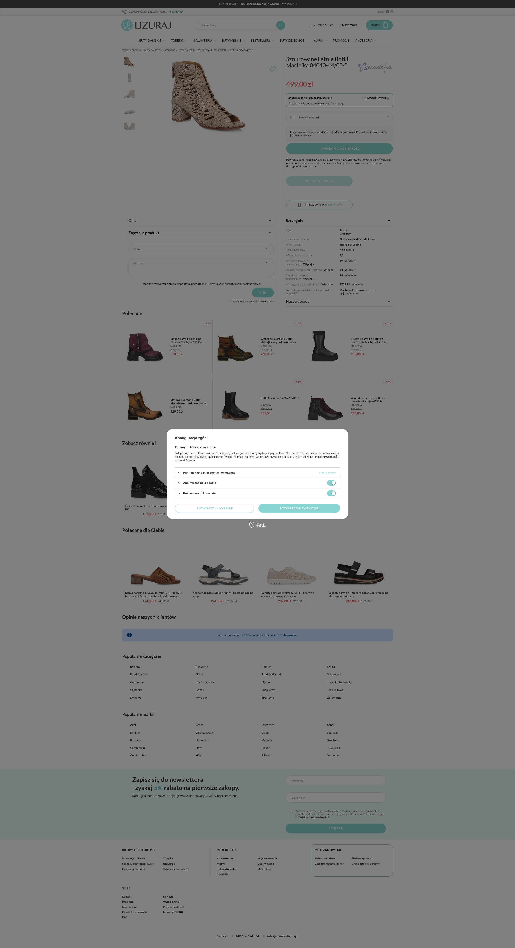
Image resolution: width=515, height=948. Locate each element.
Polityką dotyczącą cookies (267, 453)
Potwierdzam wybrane (215, 508)
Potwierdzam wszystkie (299, 508)
